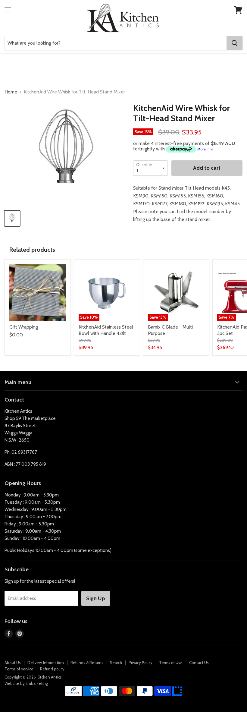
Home (11, 92)
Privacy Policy (140, 662)
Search (116, 662)
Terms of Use (171, 662)
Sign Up (95, 598)
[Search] (234, 43)
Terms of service (19, 668)
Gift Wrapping (23, 327)
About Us (13, 662)
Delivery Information (45, 662)
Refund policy (52, 668)
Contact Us (199, 662)
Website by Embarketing (26, 683)
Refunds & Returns (86, 662)
